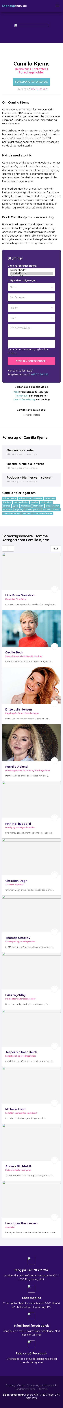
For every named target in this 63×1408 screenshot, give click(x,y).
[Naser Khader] (31, 270)
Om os (21, 1385)
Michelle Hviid (15, 1109)
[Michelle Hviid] (31, 1085)
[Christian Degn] (31, 856)
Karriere (7, 502)
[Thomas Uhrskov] (31, 914)
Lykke (15, 506)
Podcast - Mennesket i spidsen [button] (29, 477)
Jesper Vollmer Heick (21, 1052)
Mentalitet (26, 506)
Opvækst (7, 509)
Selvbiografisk (33, 509)
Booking (10, 1385)
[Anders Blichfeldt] (31, 1142)
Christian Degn (16, 881)
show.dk (14, 6)
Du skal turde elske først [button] (25, 464)
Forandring (50, 498)
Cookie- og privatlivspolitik (41, 1385)
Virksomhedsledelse (42, 513)
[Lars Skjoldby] (31, 971)
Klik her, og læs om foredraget (22, 454)
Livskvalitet (46, 502)
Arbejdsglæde (9, 498)
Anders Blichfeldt (18, 1166)
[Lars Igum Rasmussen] (31, 1199)
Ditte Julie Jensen (18, 709)
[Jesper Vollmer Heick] (31, 1028)
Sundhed (26, 513)
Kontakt (43, 1389)
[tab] (31, 452)
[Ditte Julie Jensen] (31, 685)
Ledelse (34, 502)
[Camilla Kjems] (31, 273)
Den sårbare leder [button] (20, 450)
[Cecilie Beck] (31, 628)
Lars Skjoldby (15, 995)
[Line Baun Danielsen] (31, 571)
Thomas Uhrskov (17, 938)
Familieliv (37, 498)
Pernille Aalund (16, 767)
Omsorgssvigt (52, 506)
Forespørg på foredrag (31, 81)
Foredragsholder (31, 414)
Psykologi (19, 509)
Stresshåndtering (11, 513)
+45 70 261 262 (39, 89)
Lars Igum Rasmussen (21, 1223)
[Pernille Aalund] (31, 742)
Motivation (38, 506)
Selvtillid (46, 509)
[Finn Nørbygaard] (31, 799)
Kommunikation (21, 502)
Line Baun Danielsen (20, 595)
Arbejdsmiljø (25, 498)
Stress (56, 509)
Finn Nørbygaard (18, 824)
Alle (55, 548)
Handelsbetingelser (25, 1389)
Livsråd (6, 506)
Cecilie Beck (14, 652)
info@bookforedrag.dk (31, 1325)
